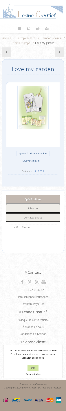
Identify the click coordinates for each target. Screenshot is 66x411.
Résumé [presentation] (33, 208)
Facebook (22, 281)
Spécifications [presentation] (33, 199)
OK (33, 368)
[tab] (33, 199)
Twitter (29, 281)
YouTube (43, 281)
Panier (37, 28)
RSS (36, 281)
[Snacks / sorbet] (59, 52)
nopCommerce (39, 384)
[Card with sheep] (6, 52)
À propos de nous (33, 327)
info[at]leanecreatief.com (33, 297)
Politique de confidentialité (33, 320)
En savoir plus (33, 374)
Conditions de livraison (33, 334)
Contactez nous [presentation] (33, 217)
